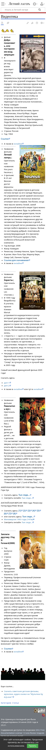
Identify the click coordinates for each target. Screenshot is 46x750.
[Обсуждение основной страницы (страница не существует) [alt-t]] (8, 23)
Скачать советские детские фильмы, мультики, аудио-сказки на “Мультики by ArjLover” (23, 694)
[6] (5, 513)
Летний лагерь (19, 4)
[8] (14, 513)
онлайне (18, 143)
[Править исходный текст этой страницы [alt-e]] (32, 23)
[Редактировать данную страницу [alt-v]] (27, 23)
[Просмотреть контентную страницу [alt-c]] (2, 23)
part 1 (6, 382)
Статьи (15, 703)
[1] (20, 510)
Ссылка (4, 139)
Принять (32, 746)
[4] (33, 510)
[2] (24, 510)
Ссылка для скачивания (16, 260)
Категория (6, 703)
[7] (10, 513)
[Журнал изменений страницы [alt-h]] (37, 23)
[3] (29, 510)
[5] (38, 510)
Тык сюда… (24, 495)
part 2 (6, 385)
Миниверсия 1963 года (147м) (18, 519)
